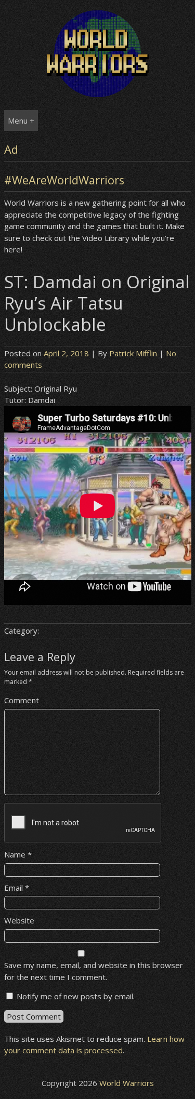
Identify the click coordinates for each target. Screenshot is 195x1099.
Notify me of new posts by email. (76, 996)
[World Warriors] (97, 94)
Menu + (21, 120)
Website (19, 920)
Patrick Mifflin (133, 353)
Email (16, 887)
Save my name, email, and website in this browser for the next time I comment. (93, 971)
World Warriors (126, 1083)
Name (18, 854)
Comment (21, 700)
